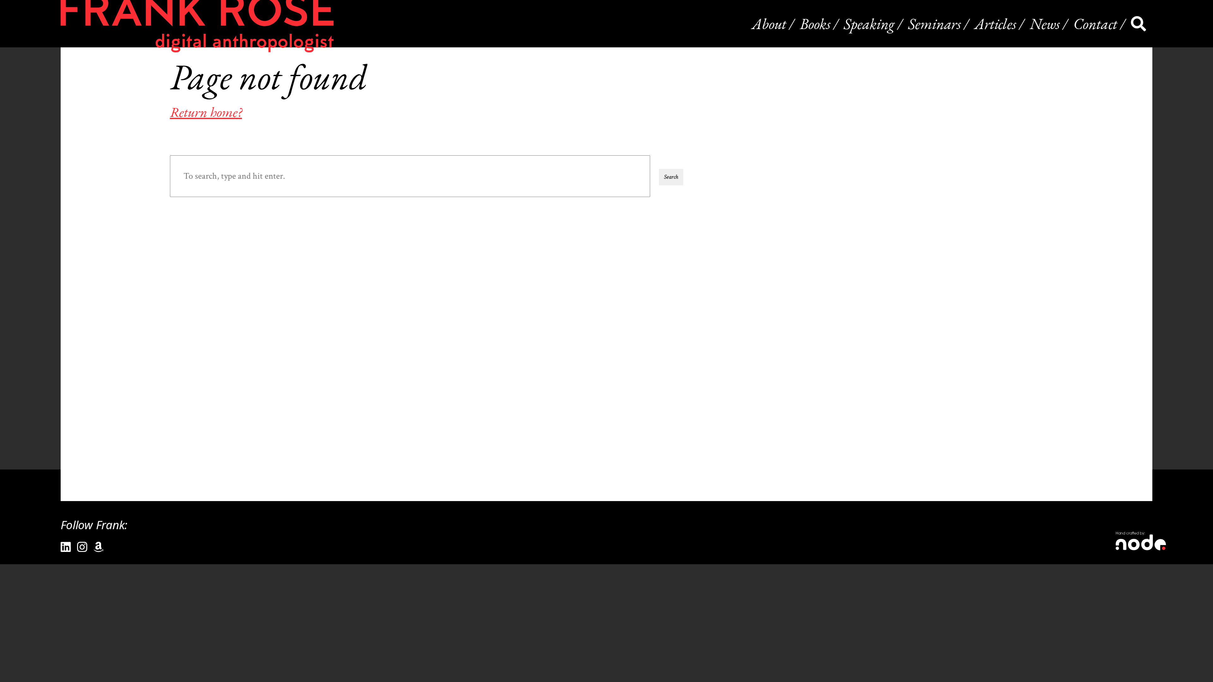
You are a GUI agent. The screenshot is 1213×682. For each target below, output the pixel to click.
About (769, 23)
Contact (1095, 23)
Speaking (869, 23)
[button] (671, 177)
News (1045, 23)
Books (815, 23)
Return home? (206, 112)
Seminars (934, 23)
